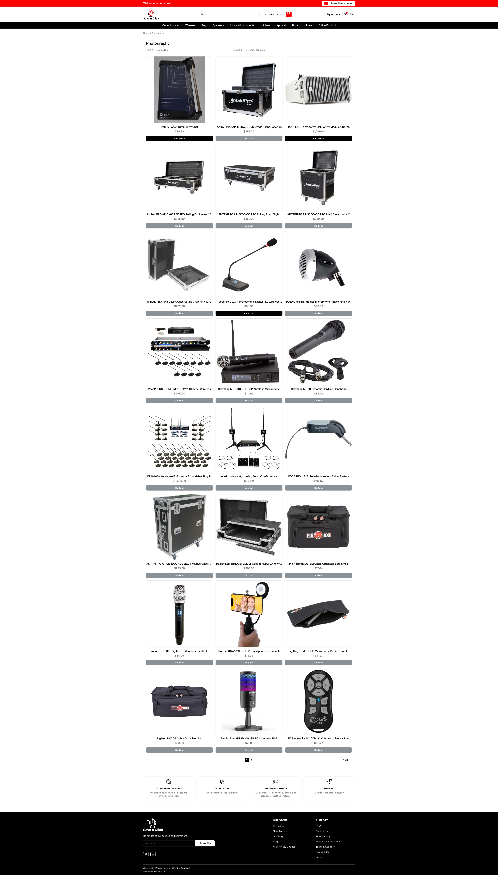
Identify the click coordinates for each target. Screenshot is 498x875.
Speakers (218, 25)
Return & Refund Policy (328, 841)
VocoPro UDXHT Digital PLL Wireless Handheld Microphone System (179, 651)
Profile (319, 857)
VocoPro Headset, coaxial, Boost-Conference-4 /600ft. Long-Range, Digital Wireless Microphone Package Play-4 (249, 476)
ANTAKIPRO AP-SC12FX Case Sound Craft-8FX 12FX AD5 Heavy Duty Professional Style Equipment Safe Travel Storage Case (179, 301)
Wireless (190, 25)
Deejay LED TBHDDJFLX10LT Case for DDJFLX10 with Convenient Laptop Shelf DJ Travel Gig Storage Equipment (249, 563)
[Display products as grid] (346, 50)
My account (333, 14)
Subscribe (205, 843)
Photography (158, 33)
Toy (204, 25)
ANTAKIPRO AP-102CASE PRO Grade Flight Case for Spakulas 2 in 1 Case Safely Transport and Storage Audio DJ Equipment (249, 127)
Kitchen (265, 25)
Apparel (281, 25)
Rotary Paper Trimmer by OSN (179, 127)
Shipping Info (323, 852)
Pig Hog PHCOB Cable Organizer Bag (179, 738)
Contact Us (322, 831)
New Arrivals (280, 831)
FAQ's (319, 826)
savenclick (165, 868)
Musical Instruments (242, 25)
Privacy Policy (323, 836)
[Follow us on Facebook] (145, 854)
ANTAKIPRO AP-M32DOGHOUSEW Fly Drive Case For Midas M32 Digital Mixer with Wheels (179, 563)
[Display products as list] (351, 50)
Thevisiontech (160, 871)
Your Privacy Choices (284, 846)
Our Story (278, 836)
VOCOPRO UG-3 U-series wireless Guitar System (318, 476)
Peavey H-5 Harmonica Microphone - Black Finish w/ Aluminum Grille (318, 301)
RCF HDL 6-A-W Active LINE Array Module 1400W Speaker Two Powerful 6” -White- (318, 127)
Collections (169, 25)
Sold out (249, 138)
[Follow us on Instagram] (153, 854)
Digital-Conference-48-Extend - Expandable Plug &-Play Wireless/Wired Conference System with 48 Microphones (179, 476)
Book (295, 25)
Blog (275, 841)
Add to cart (179, 138)
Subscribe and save (341, 3)
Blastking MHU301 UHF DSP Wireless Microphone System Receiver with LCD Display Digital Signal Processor (249, 389)
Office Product (327, 25)
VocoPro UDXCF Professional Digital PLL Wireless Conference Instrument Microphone (249, 301)
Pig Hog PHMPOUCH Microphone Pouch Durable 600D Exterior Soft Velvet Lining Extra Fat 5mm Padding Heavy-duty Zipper (318, 651)
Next (345, 760)
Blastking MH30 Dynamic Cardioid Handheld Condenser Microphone (318, 389)
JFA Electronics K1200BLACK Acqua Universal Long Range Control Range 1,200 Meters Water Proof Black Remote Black (318, 738)
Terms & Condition (325, 846)
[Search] (289, 14)
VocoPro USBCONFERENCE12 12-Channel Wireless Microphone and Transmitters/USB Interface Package (179, 389)
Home (308, 25)
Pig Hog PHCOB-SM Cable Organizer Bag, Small (318, 563)
